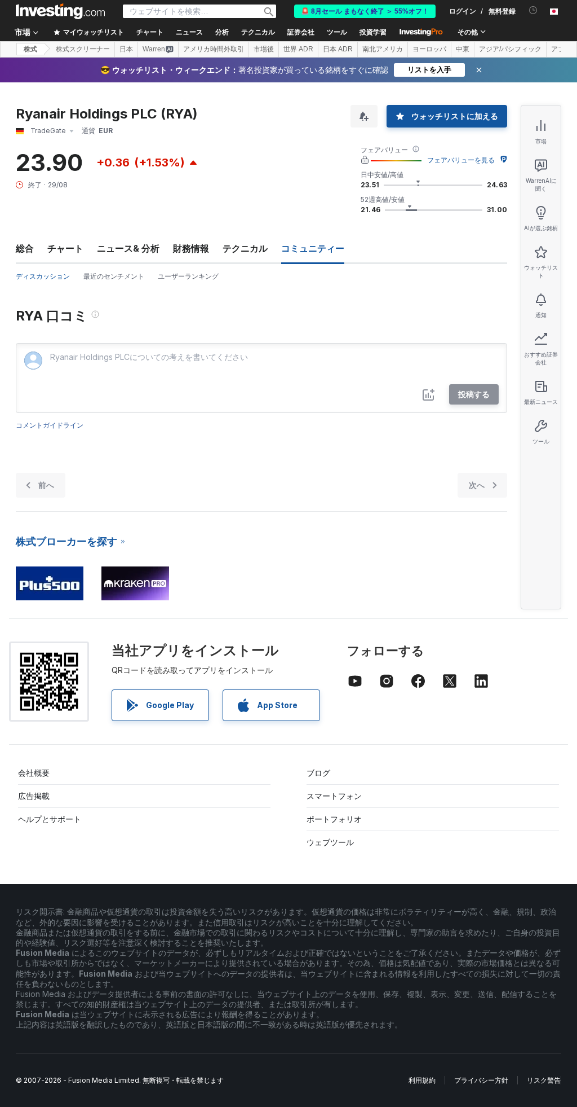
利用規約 (422, 1080)
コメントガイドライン (49, 425)
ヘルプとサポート (49, 819)
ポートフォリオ (334, 819)
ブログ (318, 772)
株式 (30, 49)
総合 (25, 248)
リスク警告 (544, 1080)
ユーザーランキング (188, 276)
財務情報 (191, 248)
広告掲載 (34, 796)
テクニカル (245, 248)
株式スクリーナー (83, 49)
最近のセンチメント (113, 276)
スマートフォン (334, 796)
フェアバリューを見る (461, 160)
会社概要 (34, 772)
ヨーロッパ (429, 49)
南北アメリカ (382, 49)
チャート (65, 248)
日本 (126, 49)
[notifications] (533, 10)
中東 (462, 49)
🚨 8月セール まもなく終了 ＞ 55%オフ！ (365, 11)
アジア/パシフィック (510, 49)
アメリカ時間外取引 (213, 49)
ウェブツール (330, 842)
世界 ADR (298, 49)
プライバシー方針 (481, 1080)
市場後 (264, 49)
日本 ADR (338, 49)
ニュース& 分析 (128, 248)
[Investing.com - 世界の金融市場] (60, 11)
